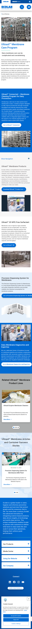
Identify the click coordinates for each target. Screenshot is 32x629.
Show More (6, 419)
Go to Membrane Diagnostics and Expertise (16, 364)
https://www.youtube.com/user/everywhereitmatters (22, 582)
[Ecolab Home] (6, 7)
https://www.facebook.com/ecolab (14, 582)
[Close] (29, 599)
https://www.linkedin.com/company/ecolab (9, 582)
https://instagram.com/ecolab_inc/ (18, 582)
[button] (22, 7)
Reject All (16, 619)
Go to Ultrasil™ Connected (11, 125)
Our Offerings (5, 14)
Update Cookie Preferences (15, 588)
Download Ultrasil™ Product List (13, 189)
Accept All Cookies (16, 615)
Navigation (7, 159)
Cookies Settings (16, 623)
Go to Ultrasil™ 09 (8, 245)
